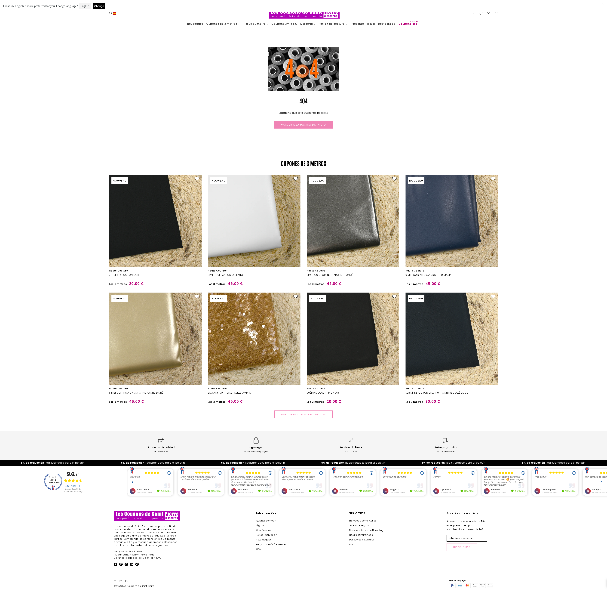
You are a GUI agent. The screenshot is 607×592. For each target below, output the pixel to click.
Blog (351, 544)
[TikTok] (137, 565)
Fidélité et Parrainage (361, 534)
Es (110, 13)
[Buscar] (472, 13)
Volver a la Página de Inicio (303, 124)
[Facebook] (115, 565)
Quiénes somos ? (266, 520)
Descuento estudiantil (361, 539)
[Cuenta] (488, 13)
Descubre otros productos (303, 414)
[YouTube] (131, 565)
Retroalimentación (266, 534)
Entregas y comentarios (362, 520)
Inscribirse (462, 547)
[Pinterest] (126, 565)
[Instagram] (121, 565)
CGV (258, 549)
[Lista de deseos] (480, 13)
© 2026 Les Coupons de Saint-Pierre (134, 586)
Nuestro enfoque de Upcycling (366, 530)
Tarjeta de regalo (359, 525)
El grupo (260, 525)
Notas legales (264, 539)
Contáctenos (263, 530)
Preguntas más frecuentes (271, 544)
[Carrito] (496, 13)
